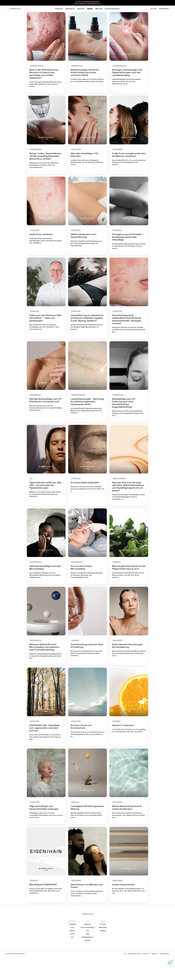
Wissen (90, 9)
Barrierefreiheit (164, 953)
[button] (169, 962)
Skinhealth (70, 9)
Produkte (59, 9)
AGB (87, 934)
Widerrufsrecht (87, 937)
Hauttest (81, 9)
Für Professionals (112, 9)
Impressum (155, 953)
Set (72, 937)
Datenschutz (146, 953)
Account (153, 8)
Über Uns (87, 924)
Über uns (98, 9)
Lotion (72, 934)
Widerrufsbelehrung (134, 953)
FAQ (87, 931)
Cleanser (72, 924)
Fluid (72, 927)
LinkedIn (103, 931)
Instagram (103, 927)
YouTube (103, 924)
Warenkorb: (164, 8)
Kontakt (87, 940)
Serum (72, 931)
